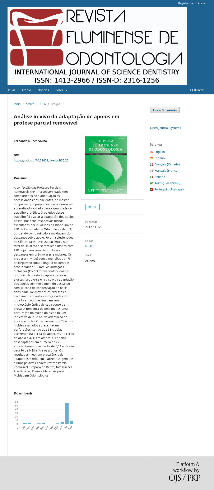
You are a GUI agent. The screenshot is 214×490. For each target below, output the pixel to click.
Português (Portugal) (169, 189)
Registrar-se (185, 3)
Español (160, 158)
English (159, 152)
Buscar (198, 90)
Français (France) (166, 171)
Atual (11, 90)
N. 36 (42, 104)
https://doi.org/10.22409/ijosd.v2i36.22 (41, 160)
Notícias (43, 90)
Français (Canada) (167, 164)
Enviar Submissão (165, 110)
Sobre (60, 90)
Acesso (202, 3)
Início (17, 104)
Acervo (26, 90)
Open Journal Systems (165, 128)
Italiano (159, 177)
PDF (94, 207)
